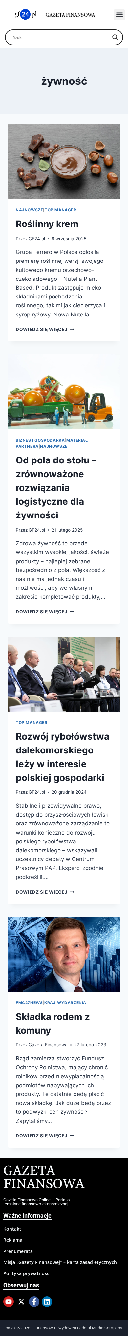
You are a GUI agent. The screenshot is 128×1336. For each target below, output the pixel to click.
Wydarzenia (71, 1002)
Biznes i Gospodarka (40, 440)
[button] (119, 14)
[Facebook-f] (34, 1301)
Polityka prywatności (27, 1273)
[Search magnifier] (115, 37)
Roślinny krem (47, 223)
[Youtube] (8, 1301)
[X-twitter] (21, 1301)
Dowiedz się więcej (45, 329)
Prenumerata (18, 1251)
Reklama (12, 1240)
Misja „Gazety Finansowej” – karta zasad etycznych (60, 1262)
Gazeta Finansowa (48, 1044)
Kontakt (12, 1229)
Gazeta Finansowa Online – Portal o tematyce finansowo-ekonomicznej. (36, 1201)
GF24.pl (37, 238)
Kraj (49, 1002)
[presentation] (64, 161)
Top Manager (60, 210)
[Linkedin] (47, 1301)
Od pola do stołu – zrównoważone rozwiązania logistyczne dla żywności (56, 488)
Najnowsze (29, 210)
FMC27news (29, 1002)
